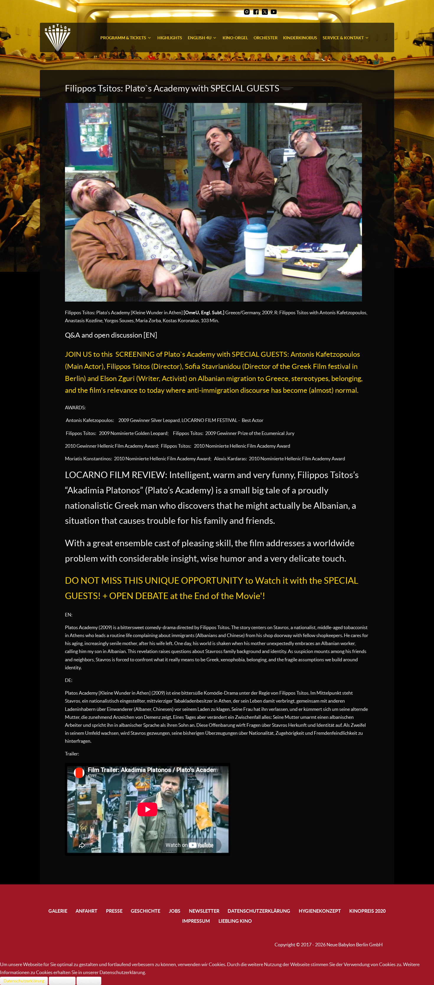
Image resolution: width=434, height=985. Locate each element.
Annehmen (62, 981)
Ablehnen (89, 981)
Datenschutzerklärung (24, 981)
